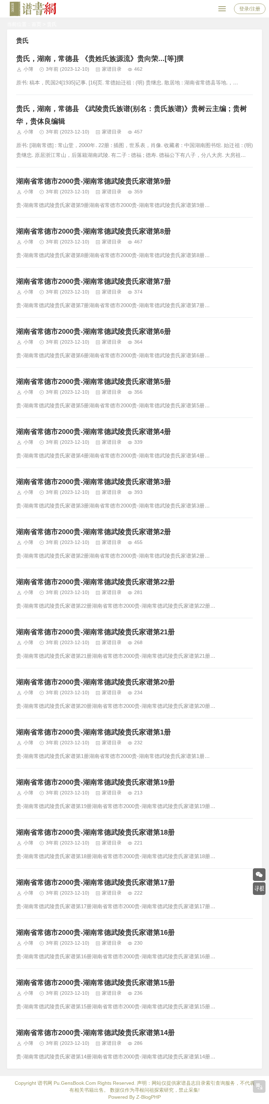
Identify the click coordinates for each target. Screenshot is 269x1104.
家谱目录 (112, 69)
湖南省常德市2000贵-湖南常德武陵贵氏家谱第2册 (93, 532)
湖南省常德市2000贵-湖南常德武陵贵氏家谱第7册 (93, 281)
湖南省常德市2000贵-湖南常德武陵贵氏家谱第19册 (95, 782)
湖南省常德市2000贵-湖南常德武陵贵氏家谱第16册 (95, 932)
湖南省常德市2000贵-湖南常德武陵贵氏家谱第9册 (93, 181)
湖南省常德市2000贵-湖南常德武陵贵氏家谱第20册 (95, 682)
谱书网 (44, 1083)
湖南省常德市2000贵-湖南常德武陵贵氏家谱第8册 (93, 231)
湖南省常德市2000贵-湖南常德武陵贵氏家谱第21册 (95, 632)
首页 (36, 24)
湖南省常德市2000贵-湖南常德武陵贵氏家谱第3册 (93, 481)
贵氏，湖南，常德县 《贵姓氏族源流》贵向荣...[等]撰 (100, 58)
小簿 (28, 69)
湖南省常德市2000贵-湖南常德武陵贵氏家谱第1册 (93, 732)
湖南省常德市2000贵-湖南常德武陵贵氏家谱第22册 (95, 582)
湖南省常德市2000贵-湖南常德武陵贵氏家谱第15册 (95, 982)
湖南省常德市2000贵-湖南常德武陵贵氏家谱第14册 (95, 1032)
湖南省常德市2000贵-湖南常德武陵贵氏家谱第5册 (93, 381)
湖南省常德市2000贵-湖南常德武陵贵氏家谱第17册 (95, 882)
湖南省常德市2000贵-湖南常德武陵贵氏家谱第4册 (93, 431)
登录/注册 (249, 9)
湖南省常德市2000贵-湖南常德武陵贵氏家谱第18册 (95, 832)
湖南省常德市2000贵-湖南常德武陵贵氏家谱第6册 (93, 331)
